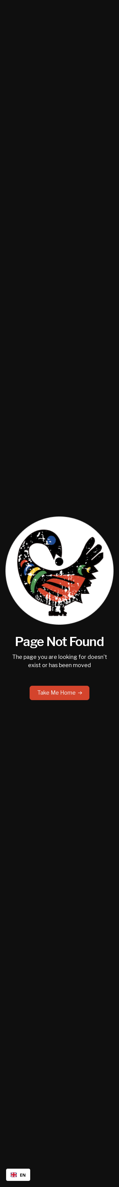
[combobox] (18, 1175)
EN (23, 1175)
